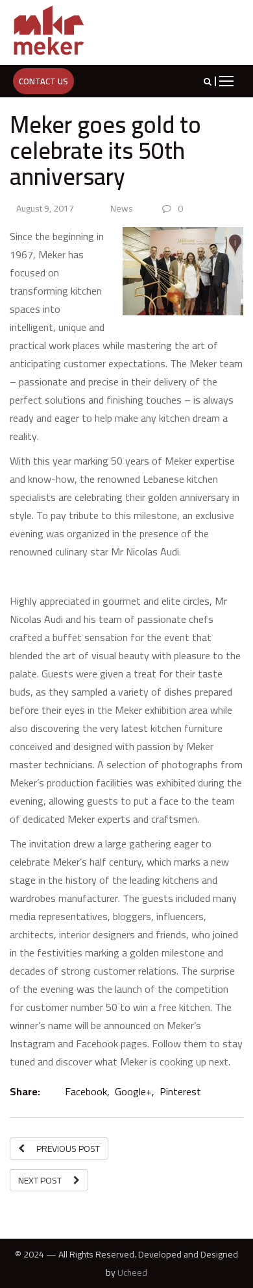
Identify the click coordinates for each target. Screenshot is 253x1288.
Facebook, (86, 1091)
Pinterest (179, 1091)
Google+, (133, 1091)
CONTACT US (43, 81)
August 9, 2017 (44, 208)
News (121, 208)
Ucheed (132, 1272)
